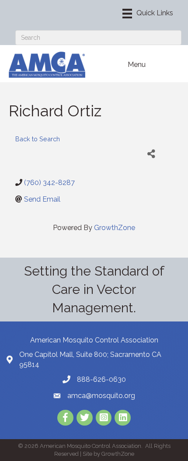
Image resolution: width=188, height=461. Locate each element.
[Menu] (147, 13)
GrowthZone (114, 228)
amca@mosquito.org (101, 395)
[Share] (151, 154)
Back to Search (37, 139)
